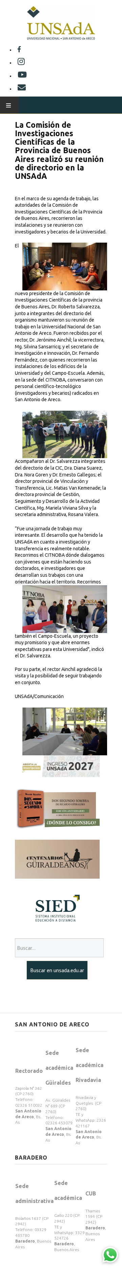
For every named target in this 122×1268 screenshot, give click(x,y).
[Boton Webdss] (57, 808)
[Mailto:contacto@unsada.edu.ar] (21, 88)
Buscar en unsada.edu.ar (57, 970)
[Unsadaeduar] (22, 76)
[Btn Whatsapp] (110, 1254)
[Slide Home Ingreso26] (57, 766)
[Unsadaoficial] (19, 49)
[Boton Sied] (57, 908)
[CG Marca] (57, 858)
